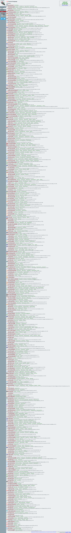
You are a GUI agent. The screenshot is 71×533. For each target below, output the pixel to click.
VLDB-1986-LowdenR (11, 490)
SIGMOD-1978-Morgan (11, 521)
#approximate (17, 258)
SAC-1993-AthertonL (11, 447)
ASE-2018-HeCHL (10, 42)
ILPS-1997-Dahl (10, 394)
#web (18, 52)
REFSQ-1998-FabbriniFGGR (12, 381)
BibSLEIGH (54, 531)
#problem (25, 416)
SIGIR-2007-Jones (10, 311)
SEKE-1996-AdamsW (11, 399)
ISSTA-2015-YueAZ (10, 119)
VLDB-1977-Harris (10, 524)
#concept (15, 218)
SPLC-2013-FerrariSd (11, 153)
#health (35, 110)
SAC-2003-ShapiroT (11, 347)
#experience (28, 179)
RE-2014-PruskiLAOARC (11, 134)
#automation (27, 6)
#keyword (17, 234)
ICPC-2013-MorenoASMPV (12, 143)
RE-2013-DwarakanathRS (12, 155)
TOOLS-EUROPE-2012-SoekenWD (13, 181)
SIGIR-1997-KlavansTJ (11, 385)
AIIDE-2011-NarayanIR (11, 194)
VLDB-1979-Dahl (10, 519)
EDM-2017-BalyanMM (11, 47)
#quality (31, 160)
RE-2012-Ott (10, 182)
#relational (36, 122)
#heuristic (27, 437)
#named (19, 30)
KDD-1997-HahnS (10, 383)
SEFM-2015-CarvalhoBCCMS (12, 100)
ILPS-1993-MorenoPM (11, 449)
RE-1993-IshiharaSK (11, 442)
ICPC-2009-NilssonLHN (11, 253)
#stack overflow (22, 35)
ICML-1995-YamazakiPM (11, 408)
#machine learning (29, 47)
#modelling (23, 64)
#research (16, 273)
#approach (17, 22)
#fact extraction (18, 253)
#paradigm (25, 485)
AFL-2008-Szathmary (11, 277)
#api (15, 52)
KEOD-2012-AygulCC (11, 177)
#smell (18, 162)
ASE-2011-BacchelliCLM (11, 210)
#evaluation (20, 256)
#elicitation (25, 423)
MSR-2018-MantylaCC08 (11, 33)
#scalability (31, 158)
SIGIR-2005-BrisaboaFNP (12, 333)
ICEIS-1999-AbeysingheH (12, 376)
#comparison (16, 421)
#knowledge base (22, 131)
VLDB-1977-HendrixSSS (11, 526)
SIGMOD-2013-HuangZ (11, 141)
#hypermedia (16, 471)
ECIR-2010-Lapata (10, 230)
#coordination (22, 241)
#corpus (18, 83)
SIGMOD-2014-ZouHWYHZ (12, 124)
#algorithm (17, 301)
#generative (17, 20)
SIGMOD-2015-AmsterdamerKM (13, 90)
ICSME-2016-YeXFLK (11, 69)
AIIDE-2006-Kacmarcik (11, 321)
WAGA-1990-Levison (11, 464)
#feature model (17, 64)
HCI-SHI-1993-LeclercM (11, 433)
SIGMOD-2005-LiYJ (11, 328)
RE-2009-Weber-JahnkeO (12, 268)
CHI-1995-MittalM (10, 406)
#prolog (16, 275)
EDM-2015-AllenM (10, 93)
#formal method (22, 148)
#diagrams (17, 112)
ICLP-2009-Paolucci (11, 273)
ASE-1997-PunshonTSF (11, 389)
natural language (65, 5)
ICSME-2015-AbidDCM (11, 95)
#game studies (16, 13)
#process (26, 174)
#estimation (23, 316)
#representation (27, 205)
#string (20, 169)
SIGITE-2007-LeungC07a (11, 292)
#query (21, 13)
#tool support (34, 112)
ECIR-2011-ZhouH (10, 201)
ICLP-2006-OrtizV (10, 325)
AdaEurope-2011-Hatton (11, 208)
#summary (29, 95)
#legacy (16, 182)
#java (27, 143)
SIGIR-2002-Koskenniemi (12, 352)
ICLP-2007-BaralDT (11, 318)
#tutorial (35, 373)
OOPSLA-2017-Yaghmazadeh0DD (13, 57)
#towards (27, 40)
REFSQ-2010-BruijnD (11, 239)
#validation (32, 371)
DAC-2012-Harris (10, 189)
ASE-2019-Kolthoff (11, 25)
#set (33, 244)
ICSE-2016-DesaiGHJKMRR (11, 86)
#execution (18, 40)
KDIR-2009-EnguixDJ (11, 261)
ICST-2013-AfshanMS (11, 169)
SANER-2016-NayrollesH (11, 73)
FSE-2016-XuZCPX (10, 85)
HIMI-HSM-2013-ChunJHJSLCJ (12, 146)
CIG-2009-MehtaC (10, 256)
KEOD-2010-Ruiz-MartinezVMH (12, 232)
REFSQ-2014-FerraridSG (11, 138)
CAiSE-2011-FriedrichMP (11, 196)
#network (17, 203)
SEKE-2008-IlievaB (11, 287)
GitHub (70, 532)
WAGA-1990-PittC (10, 466)
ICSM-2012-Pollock (11, 170)
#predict (18, 76)
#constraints (17, 222)
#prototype (26, 25)
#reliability (30, 81)
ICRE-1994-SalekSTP (11, 425)
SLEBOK (66, 532)
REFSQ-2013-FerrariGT (11, 157)
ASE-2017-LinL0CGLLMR (11, 59)
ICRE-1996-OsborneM (11, 403)
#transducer (20, 361)
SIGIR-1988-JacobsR (11, 478)
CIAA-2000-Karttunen (11, 361)
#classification (16, 71)
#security (32, 136)
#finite (17, 354)
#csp (18, 100)
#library (24, 396)
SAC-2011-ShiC (10, 217)
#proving (18, 391)
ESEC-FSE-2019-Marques (12, 27)
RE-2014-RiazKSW (10, 136)
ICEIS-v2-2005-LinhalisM (12, 330)
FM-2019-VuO (10, 8)
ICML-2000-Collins (11, 364)
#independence (25, 256)
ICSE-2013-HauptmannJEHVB (12, 162)
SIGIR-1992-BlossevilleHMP (12, 457)
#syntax (27, 340)
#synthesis (27, 57)
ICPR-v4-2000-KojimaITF (12, 369)
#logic (24, 251)
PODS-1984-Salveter (11, 500)
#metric (44, 105)
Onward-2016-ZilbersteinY (12, 83)
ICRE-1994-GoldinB (11, 423)
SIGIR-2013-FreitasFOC (11, 150)
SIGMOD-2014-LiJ (10, 122)
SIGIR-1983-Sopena (11, 509)
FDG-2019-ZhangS (10, 13)
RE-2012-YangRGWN (11, 184)
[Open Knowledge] (3, 14)
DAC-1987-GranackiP (11, 488)
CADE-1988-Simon (10, 481)
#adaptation (18, 333)
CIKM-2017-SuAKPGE (11, 52)
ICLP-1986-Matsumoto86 (12, 495)
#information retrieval (18, 229)
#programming (21, 61)
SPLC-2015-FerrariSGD (11, 112)
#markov (21, 234)
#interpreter (20, 459)
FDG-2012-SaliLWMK (11, 172)
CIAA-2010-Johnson (11, 220)
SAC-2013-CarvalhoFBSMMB (12, 165)
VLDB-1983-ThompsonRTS (12, 504)
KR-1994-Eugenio (10, 418)
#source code (22, 193)
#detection (17, 15)
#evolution (16, 169)
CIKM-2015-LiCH (10, 107)
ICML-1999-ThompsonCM (12, 378)
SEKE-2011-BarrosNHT (11, 206)
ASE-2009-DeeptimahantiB (12, 270)
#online (31, 131)
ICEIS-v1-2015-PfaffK (11, 105)
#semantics (14, 8)
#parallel (21, 495)
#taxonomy (29, 155)
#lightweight (22, 371)
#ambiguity (16, 237)
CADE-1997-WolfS (10, 391)
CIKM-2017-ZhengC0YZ (11, 54)
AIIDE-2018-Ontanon (11, 37)
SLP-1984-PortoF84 (11, 502)
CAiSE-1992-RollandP (11, 452)
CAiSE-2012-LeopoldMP (11, 174)
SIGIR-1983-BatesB (11, 505)
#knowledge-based (31, 507)
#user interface (40, 25)
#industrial (16, 66)
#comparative (23, 349)
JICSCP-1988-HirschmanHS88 (12, 483)
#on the (21, 208)
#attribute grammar (18, 464)
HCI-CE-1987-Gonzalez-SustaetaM (13, 485)
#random (25, 201)
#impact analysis (24, 114)
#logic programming (16, 394)
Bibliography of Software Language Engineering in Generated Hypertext (42, 531)
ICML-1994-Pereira (11, 416)
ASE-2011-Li (9, 215)
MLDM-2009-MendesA (11, 263)
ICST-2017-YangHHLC (11, 66)
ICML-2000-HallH (10, 366)
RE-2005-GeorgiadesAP (11, 340)
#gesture (21, 301)
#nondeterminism (27, 184)
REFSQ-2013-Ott (10, 158)
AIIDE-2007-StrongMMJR (11, 297)
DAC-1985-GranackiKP (11, 497)
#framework (22, 40)
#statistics (40, 457)
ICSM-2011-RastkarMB (11, 193)
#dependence (16, 442)
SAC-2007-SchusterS (11, 316)
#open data (30, 150)
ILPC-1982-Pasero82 (11, 514)
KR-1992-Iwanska (10, 454)
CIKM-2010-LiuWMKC (11, 229)
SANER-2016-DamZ (11, 71)
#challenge (17, 167)
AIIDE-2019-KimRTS (11, 10)
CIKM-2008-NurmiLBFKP (11, 280)
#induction (22, 15)
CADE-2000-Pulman (11, 373)
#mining (24, 90)
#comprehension (17, 10)
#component (18, 330)
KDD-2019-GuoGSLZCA (11, 18)
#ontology (21, 20)
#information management (18, 306)
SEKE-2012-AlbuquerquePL (12, 179)
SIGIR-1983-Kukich (10, 507)
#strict (36, 25)
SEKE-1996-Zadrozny (11, 401)
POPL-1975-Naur (10, 528)
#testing (16, 45)
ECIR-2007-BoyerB (10, 304)
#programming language (23, 81)
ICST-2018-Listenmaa (11, 45)
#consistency (16, 117)
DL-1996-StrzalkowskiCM (11, 396)
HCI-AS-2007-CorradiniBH (12, 299)
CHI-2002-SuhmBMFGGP (11, 349)
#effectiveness (22, 385)
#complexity (17, 401)
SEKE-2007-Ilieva (10, 306)
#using (36, 6)
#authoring (17, 194)
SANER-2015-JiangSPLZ (11, 98)
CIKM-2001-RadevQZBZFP (12, 356)
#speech (27, 349)
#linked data (25, 150)
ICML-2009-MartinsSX (11, 258)
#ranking (19, 364)
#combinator (16, 325)
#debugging (18, 73)
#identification (22, 71)
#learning (26, 15)
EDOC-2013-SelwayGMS (11, 148)
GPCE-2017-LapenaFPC (11, 64)
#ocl (25, 222)
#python (20, 85)
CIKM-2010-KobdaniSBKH (12, 227)
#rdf (30, 124)
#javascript (15, 30)
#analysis (16, 6)
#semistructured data (19, 129)
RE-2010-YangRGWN (11, 237)
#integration (26, 301)
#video (30, 369)
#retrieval (23, 78)
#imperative (28, 330)
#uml (25, 198)
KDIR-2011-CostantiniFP (11, 205)
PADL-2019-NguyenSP (11, 20)
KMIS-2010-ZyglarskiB (11, 234)
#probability (16, 85)
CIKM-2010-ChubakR (11, 225)
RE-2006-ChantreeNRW (11, 323)
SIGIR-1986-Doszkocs (11, 493)
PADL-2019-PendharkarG (11, 22)
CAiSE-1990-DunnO (11, 459)
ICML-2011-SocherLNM (11, 203)
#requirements (31, 25)
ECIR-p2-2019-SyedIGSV (11, 15)
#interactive (29, 98)
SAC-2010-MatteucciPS (11, 246)
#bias (15, 416)
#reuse (38, 179)
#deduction (28, 373)
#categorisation (21, 158)
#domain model (22, 160)
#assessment (21, 110)
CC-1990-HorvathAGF (11, 468)
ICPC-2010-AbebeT (11, 218)
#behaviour (20, 181)
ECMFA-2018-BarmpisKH (11, 40)
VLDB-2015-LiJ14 (10, 126)
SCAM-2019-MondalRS (11, 6)
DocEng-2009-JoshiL (11, 249)
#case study (32, 6)
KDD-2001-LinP (10, 357)
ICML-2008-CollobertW (11, 285)
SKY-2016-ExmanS (10, 81)
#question (18, 78)
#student (20, 93)
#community (17, 131)
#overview (26, 158)
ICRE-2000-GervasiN (11, 371)
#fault (13, 182)
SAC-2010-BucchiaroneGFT (12, 244)
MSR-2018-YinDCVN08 (11, 35)
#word (23, 93)
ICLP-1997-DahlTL (10, 393)
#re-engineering (29, 33)
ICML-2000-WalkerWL (11, 368)
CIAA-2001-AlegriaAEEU (11, 354)
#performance (16, 81)
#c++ (21, 95)
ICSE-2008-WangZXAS (11, 289)
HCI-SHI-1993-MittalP (11, 435)
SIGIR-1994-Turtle (10, 421)
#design (15, 102)
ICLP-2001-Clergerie (11, 359)
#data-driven (23, 124)
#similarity (22, 83)
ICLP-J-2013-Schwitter (11, 167)
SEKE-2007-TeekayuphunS (12, 309)
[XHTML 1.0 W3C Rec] (3, 15)
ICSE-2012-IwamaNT (11, 186)
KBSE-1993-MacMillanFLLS (12, 445)
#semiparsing (24, 210)
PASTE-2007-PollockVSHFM (12, 294)
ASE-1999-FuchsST (11, 380)
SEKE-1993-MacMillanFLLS (12, 440)
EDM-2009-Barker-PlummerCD (12, 251)
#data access (19, 217)
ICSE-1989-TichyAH (11, 476)
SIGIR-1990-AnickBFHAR (11, 461)
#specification (19, 8)
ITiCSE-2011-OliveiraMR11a (12, 191)
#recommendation (18, 18)
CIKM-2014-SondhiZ (11, 131)
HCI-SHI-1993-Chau (11, 430)
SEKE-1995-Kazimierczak (11, 410)
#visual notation (46, 25)
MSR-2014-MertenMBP (11, 129)
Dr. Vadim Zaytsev (68, 531)
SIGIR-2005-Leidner (11, 337)
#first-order (20, 251)
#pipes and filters (23, 33)
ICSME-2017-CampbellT (11, 49)
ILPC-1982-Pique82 (11, 517)
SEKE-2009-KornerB (11, 265)
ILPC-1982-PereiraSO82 (11, 516)
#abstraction (16, 423)
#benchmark (22, 105)
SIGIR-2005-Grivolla (11, 335)
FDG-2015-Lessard (11, 102)
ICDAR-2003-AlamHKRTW (12, 345)
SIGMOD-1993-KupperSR (11, 428)
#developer (18, 27)
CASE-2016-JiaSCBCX (11, 88)
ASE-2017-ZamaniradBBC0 (12, 61)
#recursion (25, 203)
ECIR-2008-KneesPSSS (11, 282)
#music (21, 282)
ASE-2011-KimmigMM (11, 213)
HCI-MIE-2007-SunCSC (11, 301)
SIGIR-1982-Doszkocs (11, 512)
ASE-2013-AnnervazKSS (11, 160)
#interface (17, 59)
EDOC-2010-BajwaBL (11, 222)
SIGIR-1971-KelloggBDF (11, 529)
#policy (28, 217)
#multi (19, 107)
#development (25, 181)
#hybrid (22, 309)
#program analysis (20, 294)
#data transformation (18, 529)
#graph (16, 54)
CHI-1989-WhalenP (11, 471)
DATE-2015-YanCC (10, 117)
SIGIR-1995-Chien (10, 411)
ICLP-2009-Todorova (11, 275)
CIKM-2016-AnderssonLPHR (12, 78)
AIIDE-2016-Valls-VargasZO (12, 76)
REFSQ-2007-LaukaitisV (11, 313)
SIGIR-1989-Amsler (11, 473)
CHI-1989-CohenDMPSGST (12, 469)
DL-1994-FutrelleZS (11, 413)
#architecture (21, 6)
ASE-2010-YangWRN (11, 241)
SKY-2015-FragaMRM (11, 110)
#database (15, 122)
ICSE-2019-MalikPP (10, 30)
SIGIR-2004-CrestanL (11, 342)
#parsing (20, 186)
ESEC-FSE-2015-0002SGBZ (12, 114)
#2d (17, 299)
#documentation (23, 27)
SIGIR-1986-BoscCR (11, 492)
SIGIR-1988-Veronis (11, 480)
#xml (31, 328)
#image (15, 230)
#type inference (25, 85)
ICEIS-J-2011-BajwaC (11, 198)
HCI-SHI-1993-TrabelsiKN (12, 437)
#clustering (17, 157)
